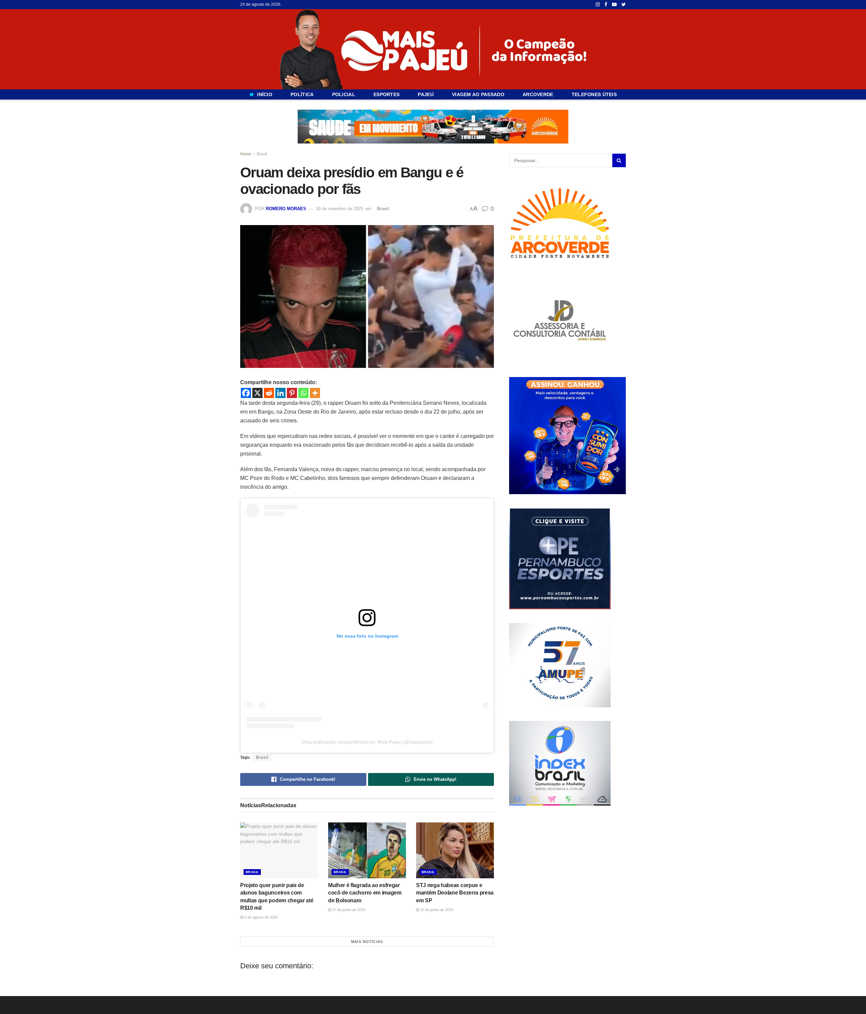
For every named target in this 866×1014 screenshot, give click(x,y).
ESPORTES (386, 94)
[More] (315, 393)
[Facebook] (246, 393)
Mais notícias (367, 941)
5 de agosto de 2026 (260, 917)
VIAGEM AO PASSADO (478, 94)
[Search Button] (619, 160)
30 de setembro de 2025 (339, 208)
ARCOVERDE (538, 94)
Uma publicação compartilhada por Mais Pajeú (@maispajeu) (367, 742)
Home (245, 154)
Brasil (262, 154)
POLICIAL (343, 94)
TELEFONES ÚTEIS (594, 94)
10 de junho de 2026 (436, 909)
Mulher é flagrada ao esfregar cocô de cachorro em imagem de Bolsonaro (365, 892)
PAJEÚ (425, 94)
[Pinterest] (292, 393)
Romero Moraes (286, 208)
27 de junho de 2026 (348, 909)
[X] (257, 393)
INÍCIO (264, 94)
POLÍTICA (302, 94)
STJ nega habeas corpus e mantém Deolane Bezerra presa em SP (455, 892)
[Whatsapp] (303, 393)
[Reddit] (269, 393)
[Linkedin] (280, 393)
